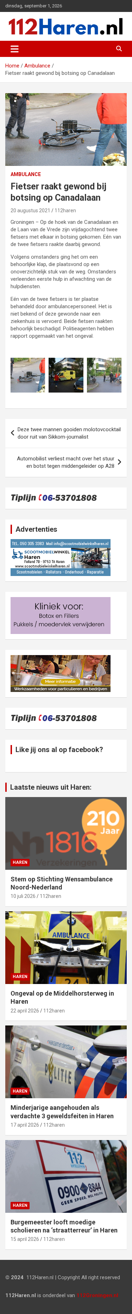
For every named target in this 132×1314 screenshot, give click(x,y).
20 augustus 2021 (30, 210)
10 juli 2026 (23, 896)
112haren (65, 210)
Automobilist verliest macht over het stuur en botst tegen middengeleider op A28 (65, 462)
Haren (20, 862)
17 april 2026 (25, 1125)
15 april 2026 (25, 1239)
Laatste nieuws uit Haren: (51, 787)
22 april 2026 (25, 1011)
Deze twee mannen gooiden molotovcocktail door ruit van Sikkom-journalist (69, 433)
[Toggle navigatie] (14, 49)
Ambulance (26, 174)
